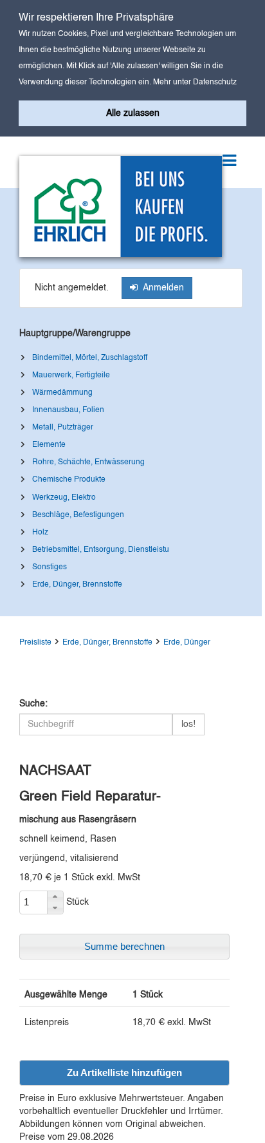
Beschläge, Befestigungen (78, 515)
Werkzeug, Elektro (64, 498)
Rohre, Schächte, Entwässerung (88, 462)
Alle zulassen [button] (133, 113)
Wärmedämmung (62, 393)
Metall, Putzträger (62, 427)
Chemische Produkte (68, 480)
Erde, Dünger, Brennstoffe (77, 585)
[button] (55, 896)
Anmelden (161, 287)
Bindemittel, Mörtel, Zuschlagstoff (89, 358)
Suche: (33, 703)
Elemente (49, 445)
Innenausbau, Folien (68, 410)
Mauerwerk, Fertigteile (71, 375)
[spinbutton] (33, 902)
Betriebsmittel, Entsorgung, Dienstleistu (100, 550)
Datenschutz (215, 82)
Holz (40, 532)
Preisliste (35, 643)
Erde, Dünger (186, 643)
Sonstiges (49, 567)
